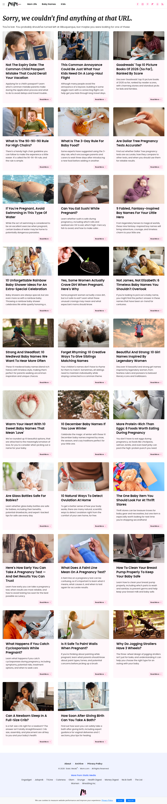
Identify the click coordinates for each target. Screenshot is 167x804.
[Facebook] (138, 4)
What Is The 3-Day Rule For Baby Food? (82, 143)
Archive (79, 764)
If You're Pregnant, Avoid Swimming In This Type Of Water (26, 213)
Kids (63, 4)
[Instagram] (143, 4)
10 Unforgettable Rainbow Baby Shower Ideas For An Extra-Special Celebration (26, 285)
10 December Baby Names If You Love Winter (83, 426)
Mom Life (32, 4)
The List (138, 780)
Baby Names (49, 4)
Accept (120, 800)
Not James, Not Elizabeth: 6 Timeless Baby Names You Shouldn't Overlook (137, 285)
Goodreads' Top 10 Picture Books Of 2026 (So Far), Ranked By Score (136, 69)
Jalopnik (39, 780)
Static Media (71, 769)
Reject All (130, 800)
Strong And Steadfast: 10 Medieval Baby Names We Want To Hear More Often (26, 357)
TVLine (49, 780)
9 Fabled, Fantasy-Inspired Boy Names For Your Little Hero (137, 213)
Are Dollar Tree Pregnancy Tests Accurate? (137, 143)
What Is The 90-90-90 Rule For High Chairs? (27, 143)
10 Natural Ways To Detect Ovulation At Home (82, 498)
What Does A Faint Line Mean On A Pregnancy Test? (83, 570)
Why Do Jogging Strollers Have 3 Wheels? (136, 646)
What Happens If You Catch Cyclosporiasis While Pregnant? (27, 648)
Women (75, 783)
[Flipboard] (152, 4)
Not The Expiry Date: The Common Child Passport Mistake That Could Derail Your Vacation (26, 71)
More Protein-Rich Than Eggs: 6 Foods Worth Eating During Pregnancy (137, 428)
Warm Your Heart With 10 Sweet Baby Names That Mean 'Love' (26, 428)
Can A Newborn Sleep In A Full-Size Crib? (26, 718)
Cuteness (61, 780)
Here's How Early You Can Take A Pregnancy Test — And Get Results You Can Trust (26, 574)
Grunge (81, 780)
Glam (71, 780)
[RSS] (162, 4)
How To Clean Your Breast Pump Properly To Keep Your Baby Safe (136, 572)
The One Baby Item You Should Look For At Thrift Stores (135, 500)
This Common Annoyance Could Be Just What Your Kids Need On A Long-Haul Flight (82, 71)
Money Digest (112, 780)
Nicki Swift (127, 780)
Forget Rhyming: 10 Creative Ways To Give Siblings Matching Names (83, 357)
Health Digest (95, 780)
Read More (44, 99)
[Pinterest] (148, 4)
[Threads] (157, 4)
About (67, 764)
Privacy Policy (95, 764)
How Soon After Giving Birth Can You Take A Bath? (82, 718)
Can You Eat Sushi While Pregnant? (80, 211)
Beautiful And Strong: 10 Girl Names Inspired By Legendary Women (138, 357)
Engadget (27, 780)
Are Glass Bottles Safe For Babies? (26, 498)
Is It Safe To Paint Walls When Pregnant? (79, 646)
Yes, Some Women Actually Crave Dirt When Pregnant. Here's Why (83, 285)
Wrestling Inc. (89, 783)
